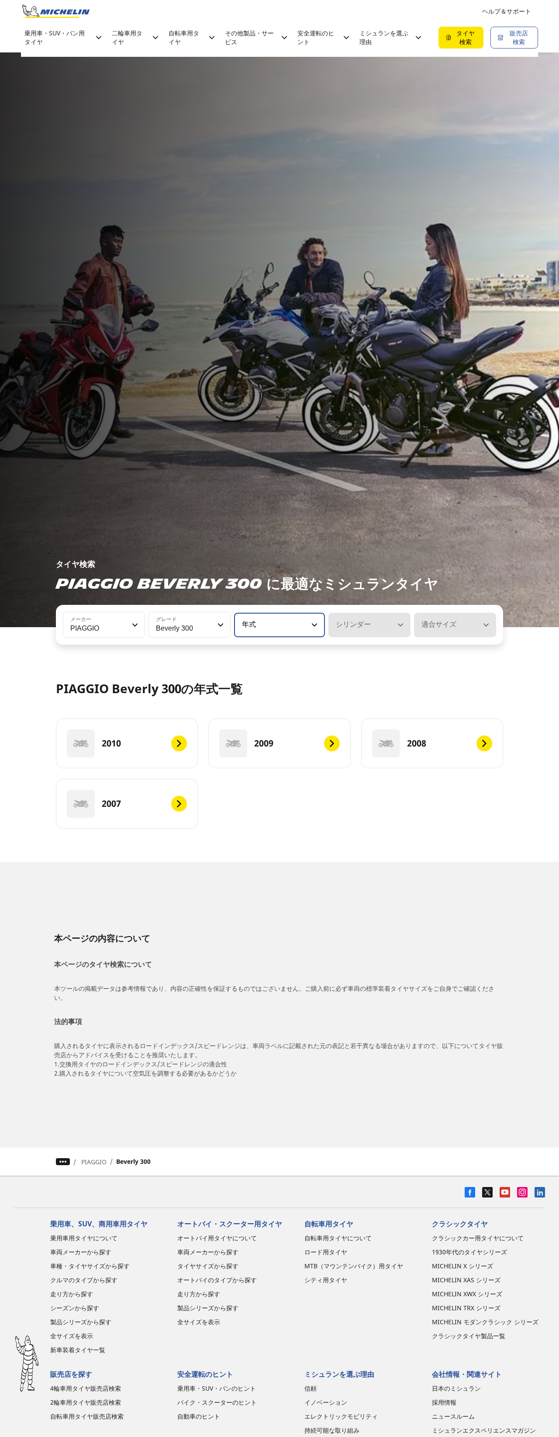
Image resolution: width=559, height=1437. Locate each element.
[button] (134, 625)
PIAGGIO (94, 1162)
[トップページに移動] (56, 11)
